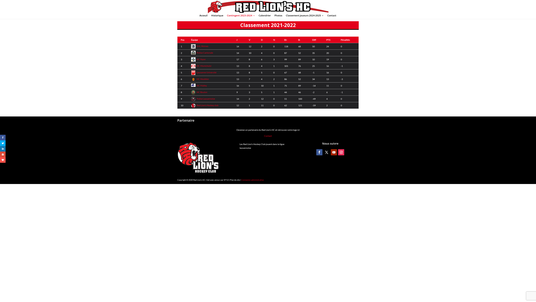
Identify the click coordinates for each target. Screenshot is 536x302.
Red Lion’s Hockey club (207, 105)
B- (299, 39)
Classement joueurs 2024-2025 (303, 16)
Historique (217, 16)
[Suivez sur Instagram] (341, 152)
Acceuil (203, 16)
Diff (314, 39)
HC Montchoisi (204, 65)
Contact (331, 16)
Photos (278, 16)
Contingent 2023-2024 (239, 16)
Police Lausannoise (206, 98)
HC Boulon (202, 92)
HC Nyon (201, 59)
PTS (328, 39)
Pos (182, 39)
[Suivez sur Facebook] (319, 152)
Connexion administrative (252, 180)
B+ (285, 39)
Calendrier (265, 16)
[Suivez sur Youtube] (334, 152)
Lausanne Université (206, 72)
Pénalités (345, 39)
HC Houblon (203, 79)
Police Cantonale (205, 52)
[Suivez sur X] (327, 152)
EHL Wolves (202, 46)
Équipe (194, 39)
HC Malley (202, 85)
